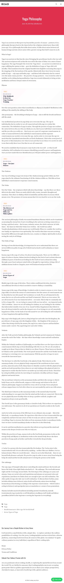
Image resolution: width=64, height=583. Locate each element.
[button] (56, 4)
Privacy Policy (6, 549)
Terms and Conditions (9, 552)
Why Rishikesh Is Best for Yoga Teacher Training (8, 99)
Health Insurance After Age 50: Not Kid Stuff (19, 510)
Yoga (5, 504)
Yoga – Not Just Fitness (8, 164)
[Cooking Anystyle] (5, 4)
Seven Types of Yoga (8, 276)
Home (4, 546)
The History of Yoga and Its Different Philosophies (8, 211)
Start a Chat (58, 579)
